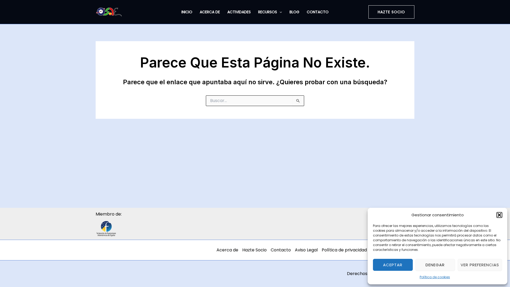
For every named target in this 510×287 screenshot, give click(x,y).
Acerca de (210, 12)
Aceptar (392, 265)
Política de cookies (435, 277)
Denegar (435, 265)
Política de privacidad (344, 250)
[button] (499, 215)
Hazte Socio (254, 250)
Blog (294, 12)
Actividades (239, 12)
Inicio (186, 12)
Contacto (318, 12)
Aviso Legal (306, 250)
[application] (279, 12)
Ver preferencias (480, 265)
